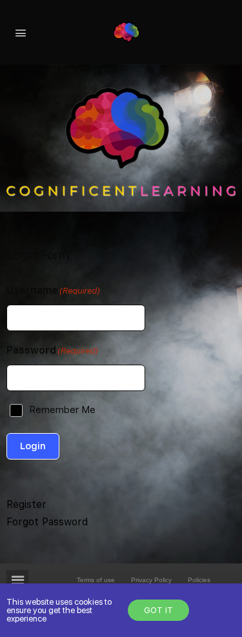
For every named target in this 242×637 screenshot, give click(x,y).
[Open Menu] (20, 31)
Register (26, 504)
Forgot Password (47, 522)
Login (33, 446)
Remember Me (62, 410)
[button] (30, 582)
